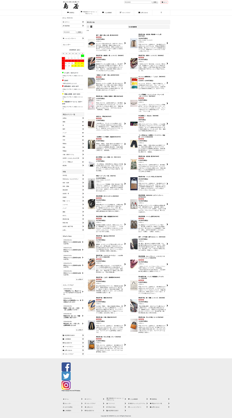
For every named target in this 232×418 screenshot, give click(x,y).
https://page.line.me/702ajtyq (71, 390)
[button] (161, 13)
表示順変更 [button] (133, 27)
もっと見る (79, 279)
